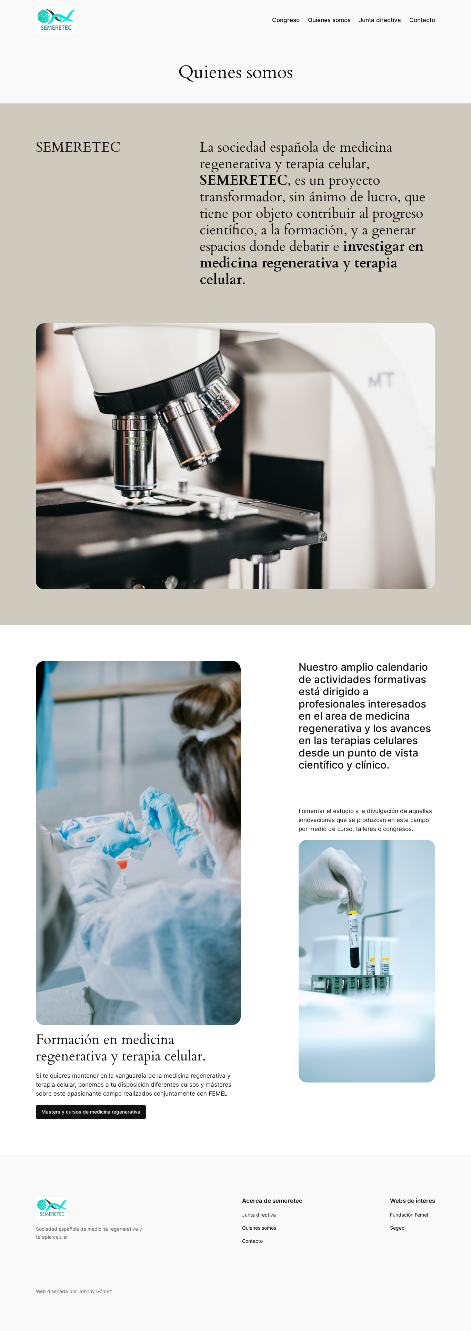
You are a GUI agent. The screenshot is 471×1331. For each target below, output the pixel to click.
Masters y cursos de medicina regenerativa (90, 1112)
